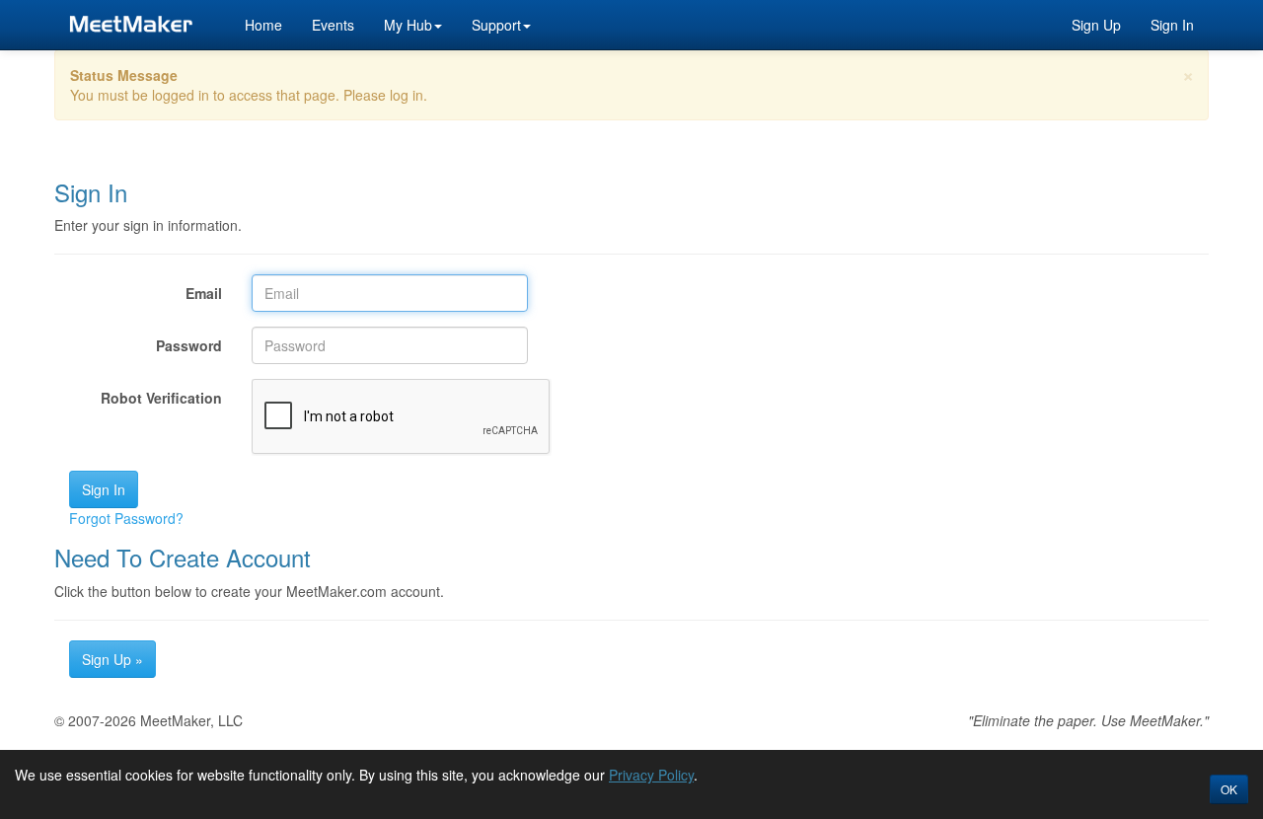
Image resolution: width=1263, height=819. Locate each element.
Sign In (1172, 25)
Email (204, 293)
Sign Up (1096, 25)
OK (1229, 789)
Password (189, 345)
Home (263, 25)
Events (333, 25)
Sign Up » (112, 659)
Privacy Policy (651, 774)
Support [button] (496, 25)
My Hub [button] (408, 25)
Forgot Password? (126, 518)
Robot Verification (161, 398)
